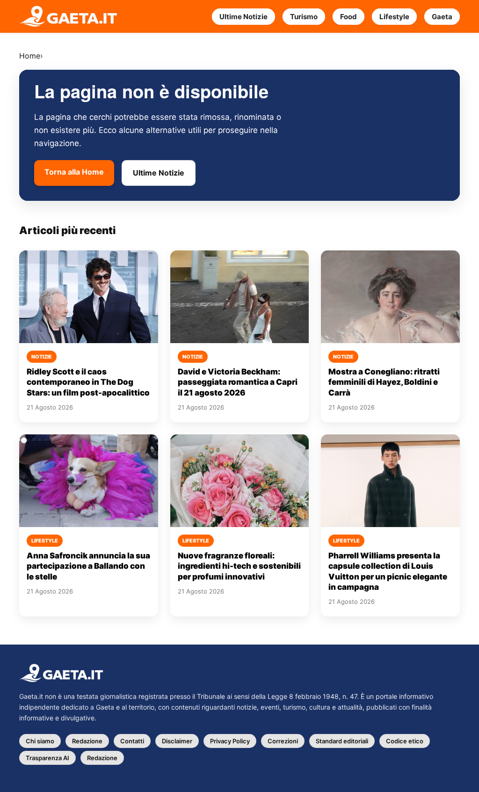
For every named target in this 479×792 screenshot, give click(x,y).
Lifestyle (394, 16)
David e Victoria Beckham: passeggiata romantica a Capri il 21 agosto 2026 (238, 382)
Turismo (304, 16)
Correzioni (283, 741)
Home (29, 55)
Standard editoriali (342, 741)
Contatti (132, 741)
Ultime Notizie (243, 16)
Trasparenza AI (47, 758)
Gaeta (442, 16)
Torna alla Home (74, 171)
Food (348, 16)
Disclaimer (177, 741)
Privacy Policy (230, 741)
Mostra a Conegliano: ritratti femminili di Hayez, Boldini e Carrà (384, 382)
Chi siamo (40, 741)
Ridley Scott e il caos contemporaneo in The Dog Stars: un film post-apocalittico (88, 382)
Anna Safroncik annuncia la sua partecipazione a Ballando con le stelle (88, 566)
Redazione (87, 741)
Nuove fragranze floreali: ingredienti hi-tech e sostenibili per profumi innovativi (239, 566)
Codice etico (404, 741)
